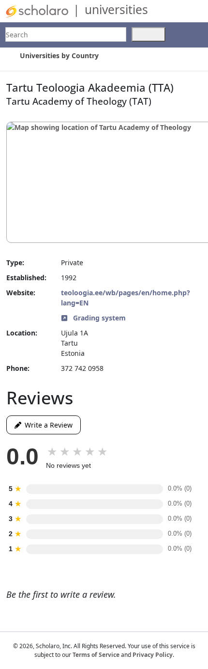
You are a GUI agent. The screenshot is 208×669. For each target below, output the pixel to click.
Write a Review (47, 425)
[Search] (148, 34)
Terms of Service (96, 655)
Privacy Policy (153, 655)
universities (116, 9)
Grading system (98, 317)
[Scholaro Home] (36, 10)
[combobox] (65, 34)
